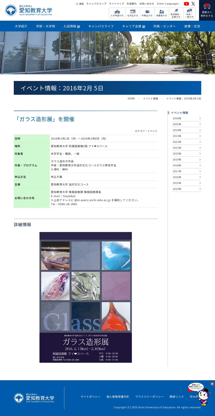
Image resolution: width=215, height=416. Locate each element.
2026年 (177, 118)
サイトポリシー (91, 396)
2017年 (177, 171)
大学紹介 (21, 26)
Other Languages (168, 3)
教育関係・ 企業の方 (176, 15)
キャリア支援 (131, 26)
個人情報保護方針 (117, 396)
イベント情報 (150, 98)
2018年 (177, 165)
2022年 (177, 141)
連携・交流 (192, 26)
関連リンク (177, 396)
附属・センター (165, 26)
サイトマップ (116, 3)
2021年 (177, 147)
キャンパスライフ (101, 26)
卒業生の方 (147, 15)
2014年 (177, 189)
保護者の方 (161, 15)
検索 (81, 3)
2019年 (177, 159)
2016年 (177, 177)
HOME (131, 98)
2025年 (177, 124)
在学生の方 (132, 15)
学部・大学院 (45, 26)
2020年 (177, 153)
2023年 (177, 136)
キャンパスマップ (96, 3)
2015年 (177, 183)
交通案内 (132, 3)
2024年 (177, 130)
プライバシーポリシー (149, 396)
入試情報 (69, 26)
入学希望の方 (117, 15)
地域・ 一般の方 (189, 15)
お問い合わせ (146, 3)
